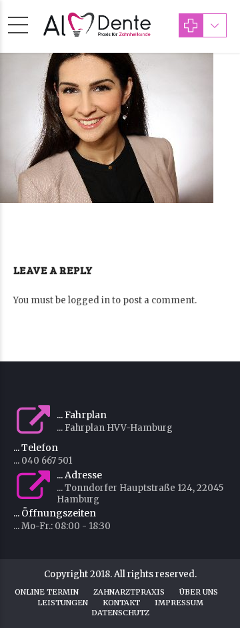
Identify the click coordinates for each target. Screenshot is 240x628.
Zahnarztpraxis (129, 592)
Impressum (179, 602)
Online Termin (47, 592)
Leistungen (62, 602)
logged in (89, 300)
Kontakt (121, 602)
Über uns (198, 592)
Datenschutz (120, 612)
